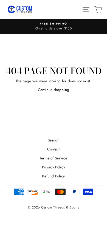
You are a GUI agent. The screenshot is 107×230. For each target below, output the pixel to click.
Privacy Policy (53, 167)
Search (53, 140)
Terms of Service (53, 158)
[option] (53, 26)
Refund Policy (53, 176)
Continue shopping (53, 89)
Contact (53, 149)
